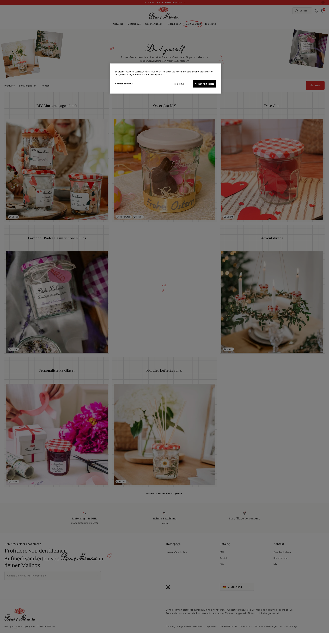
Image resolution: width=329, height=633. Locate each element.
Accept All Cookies (204, 84)
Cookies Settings (124, 83)
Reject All (179, 84)
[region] (165, 78)
